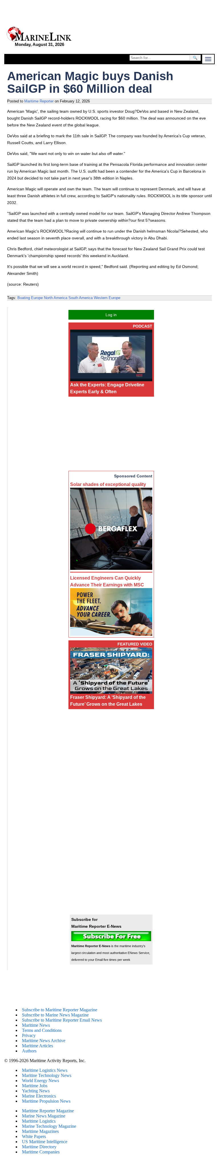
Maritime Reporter (39, 101)
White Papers (34, 1136)
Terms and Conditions (42, 1030)
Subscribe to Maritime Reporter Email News (62, 1020)
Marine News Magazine (43, 1115)
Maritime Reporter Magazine (48, 1110)
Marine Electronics (39, 1096)
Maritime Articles (37, 1045)
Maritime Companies (41, 1151)
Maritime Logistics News (44, 1070)
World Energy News (40, 1080)
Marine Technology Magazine (49, 1126)
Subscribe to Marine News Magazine (55, 1014)
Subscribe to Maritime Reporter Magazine (59, 1009)
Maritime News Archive (43, 1040)
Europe (37, 298)
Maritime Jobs (34, 1085)
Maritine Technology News (46, 1075)
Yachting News (36, 1090)
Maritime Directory (39, 1146)
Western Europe (107, 298)
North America (55, 298)
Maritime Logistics (39, 1121)
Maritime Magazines (40, 1131)
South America (80, 298)
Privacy (29, 1035)
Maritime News (36, 1025)
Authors (29, 1050)
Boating (23, 298)
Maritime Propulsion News (46, 1101)
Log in (111, 314)
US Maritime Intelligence (44, 1141)
